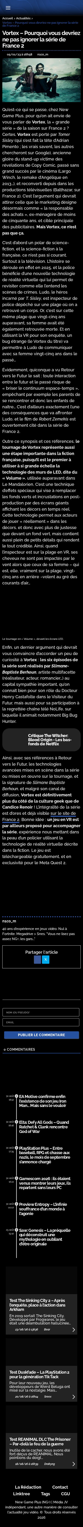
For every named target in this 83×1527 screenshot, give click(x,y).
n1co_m (9, 921)
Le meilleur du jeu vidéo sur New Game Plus (41, 8)
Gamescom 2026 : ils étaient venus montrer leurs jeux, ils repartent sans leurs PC (45, 1183)
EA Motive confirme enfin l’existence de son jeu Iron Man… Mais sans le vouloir (42, 1101)
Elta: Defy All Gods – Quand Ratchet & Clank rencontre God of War (44, 1127)
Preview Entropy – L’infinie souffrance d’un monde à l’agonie (43, 1209)
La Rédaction (28, 1487)
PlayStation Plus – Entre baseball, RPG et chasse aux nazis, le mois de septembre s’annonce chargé (44, 1155)
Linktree (21, 1493)
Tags (45, 1493)
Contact (60, 1487)
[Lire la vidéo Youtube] (41, 891)
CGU (65, 1493)
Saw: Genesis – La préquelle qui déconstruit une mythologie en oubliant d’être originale (45, 1237)
